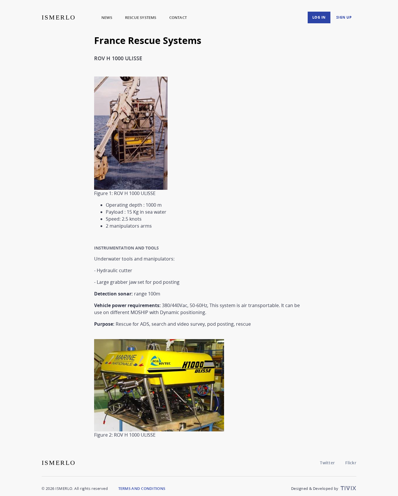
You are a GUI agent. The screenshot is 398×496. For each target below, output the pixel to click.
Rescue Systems (140, 17)
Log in (319, 17)
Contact (178, 17)
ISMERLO (59, 17)
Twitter (327, 462)
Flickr (350, 462)
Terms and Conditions (141, 488)
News (106, 17)
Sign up (344, 17)
